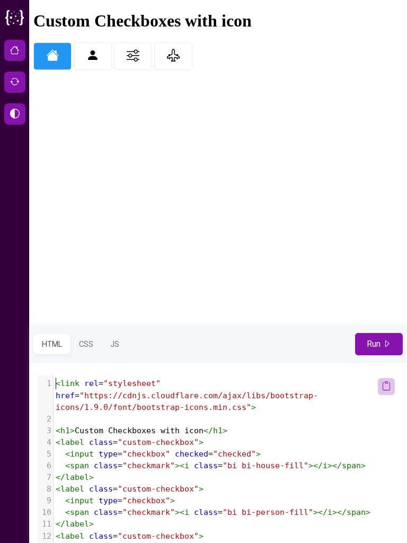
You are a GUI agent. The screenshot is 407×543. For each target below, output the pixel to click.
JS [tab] (114, 344)
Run (375, 344)
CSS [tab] (86, 344)
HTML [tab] (52, 344)
